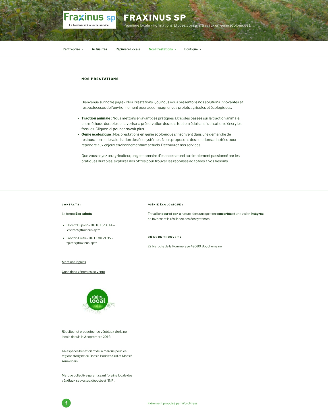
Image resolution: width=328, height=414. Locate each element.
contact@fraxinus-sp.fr (83, 230)
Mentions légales (74, 262)
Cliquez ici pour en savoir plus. (120, 129)
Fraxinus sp (155, 18)
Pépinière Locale (128, 49)
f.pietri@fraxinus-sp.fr (81, 243)
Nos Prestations (161, 49)
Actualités (99, 49)
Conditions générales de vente (83, 272)
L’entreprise (71, 49)
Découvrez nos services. (181, 145)
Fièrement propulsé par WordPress (172, 403)
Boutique (191, 49)
